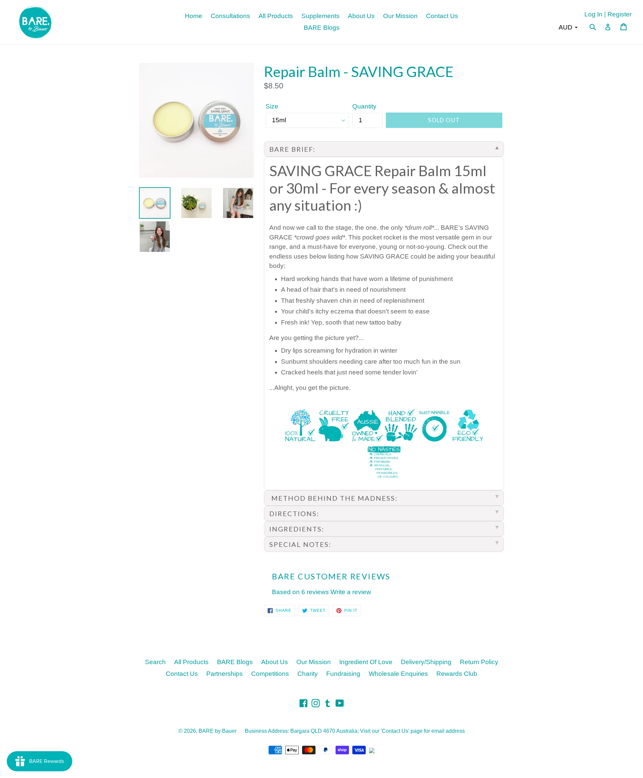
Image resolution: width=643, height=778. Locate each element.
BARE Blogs (322, 27)
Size (272, 106)
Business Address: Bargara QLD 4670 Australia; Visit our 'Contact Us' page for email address (355, 731)
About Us (361, 15)
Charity (307, 673)
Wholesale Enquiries (398, 673)
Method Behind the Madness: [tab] (333, 498)
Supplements (320, 15)
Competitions (270, 673)
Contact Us (442, 15)
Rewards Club (456, 673)
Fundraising (343, 673)
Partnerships (224, 673)
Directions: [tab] (294, 513)
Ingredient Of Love (365, 661)
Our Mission (400, 15)
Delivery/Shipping (426, 661)
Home (193, 15)
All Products (276, 15)
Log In (593, 14)
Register (620, 14)
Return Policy (479, 661)
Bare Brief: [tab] (292, 149)
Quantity (364, 106)
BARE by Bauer (217, 731)
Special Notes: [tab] (300, 544)
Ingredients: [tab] (296, 529)
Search (155, 661)
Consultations (230, 15)
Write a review (351, 591)
